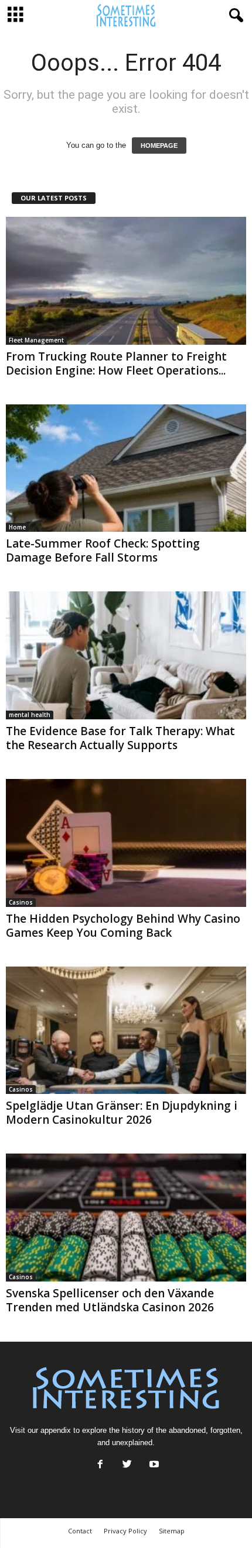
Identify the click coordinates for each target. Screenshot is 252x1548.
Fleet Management (36, 340)
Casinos (21, 902)
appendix (55, 1430)
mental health (29, 715)
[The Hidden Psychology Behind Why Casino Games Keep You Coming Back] (126, 843)
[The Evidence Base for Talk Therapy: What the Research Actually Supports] (126, 655)
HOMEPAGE (159, 145)
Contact (80, 1530)
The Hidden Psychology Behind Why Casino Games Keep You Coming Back (123, 925)
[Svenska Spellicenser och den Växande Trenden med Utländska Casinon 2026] (126, 1218)
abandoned (187, 1430)
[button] (234, 16)
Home (17, 527)
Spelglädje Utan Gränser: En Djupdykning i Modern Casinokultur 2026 (121, 1112)
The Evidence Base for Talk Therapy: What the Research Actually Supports (120, 738)
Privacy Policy (125, 1530)
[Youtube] (153, 1465)
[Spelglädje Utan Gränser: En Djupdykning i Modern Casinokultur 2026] (126, 1031)
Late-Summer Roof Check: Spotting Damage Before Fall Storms (103, 550)
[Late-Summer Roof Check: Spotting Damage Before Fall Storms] (126, 468)
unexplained (132, 1442)
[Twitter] (127, 1465)
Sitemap (172, 1530)
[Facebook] (100, 1465)
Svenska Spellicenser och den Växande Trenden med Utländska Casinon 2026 (110, 1300)
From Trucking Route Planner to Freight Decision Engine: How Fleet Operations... (116, 363)
